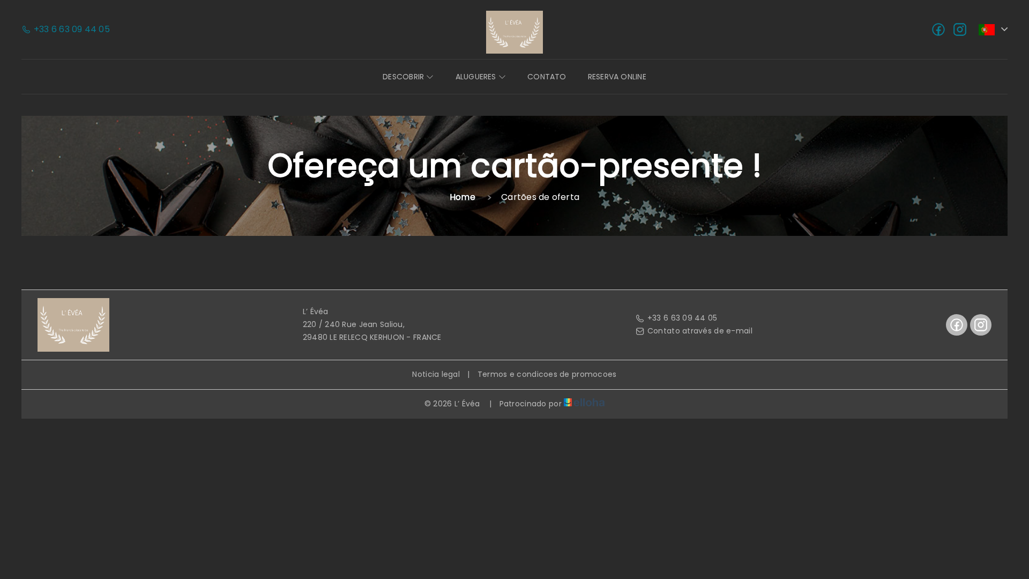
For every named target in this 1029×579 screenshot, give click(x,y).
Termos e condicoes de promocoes (547, 374)
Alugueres (477, 76)
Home (462, 197)
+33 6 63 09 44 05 (682, 318)
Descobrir (404, 76)
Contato (546, 76)
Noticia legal (436, 374)
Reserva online (617, 76)
